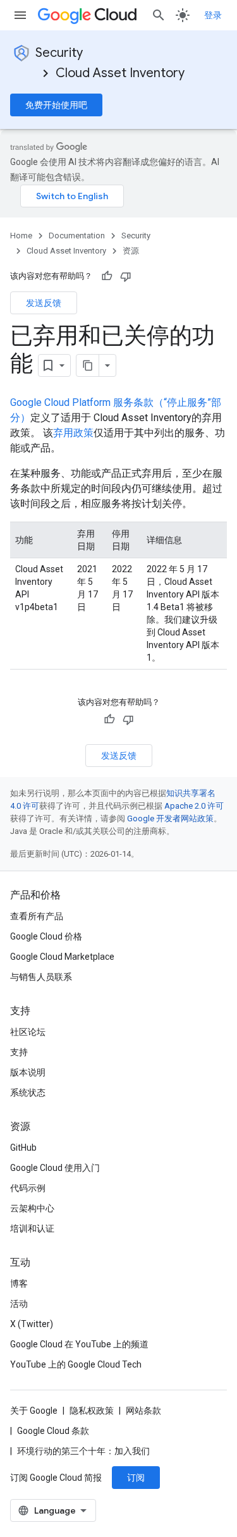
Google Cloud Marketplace (62, 957)
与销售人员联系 (41, 977)
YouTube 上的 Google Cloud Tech (76, 1364)
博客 (19, 1283)
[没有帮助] (125, 276)
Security (59, 53)
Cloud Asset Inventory (120, 73)
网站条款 (143, 1410)
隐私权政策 (92, 1410)
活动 (19, 1304)
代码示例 (28, 1188)
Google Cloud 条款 (53, 1431)
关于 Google (34, 1410)
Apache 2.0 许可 (194, 806)
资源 (131, 250)
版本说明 (28, 1072)
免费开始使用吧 (56, 105)
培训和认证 (32, 1228)
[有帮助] (106, 276)
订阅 (136, 1477)
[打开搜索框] (158, 15)
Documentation (77, 235)
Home (21, 235)
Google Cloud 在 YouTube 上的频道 (79, 1344)
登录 (213, 15)
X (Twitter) (31, 1324)
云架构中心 (32, 1208)
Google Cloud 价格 (46, 936)
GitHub (23, 1147)
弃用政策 (73, 433)
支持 (19, 1052)
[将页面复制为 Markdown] (87, 365)
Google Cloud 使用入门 (55, 1168)
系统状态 (28, 1092)
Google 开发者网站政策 (170, 818)
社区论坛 (28, 1032)
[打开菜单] (20, 15)
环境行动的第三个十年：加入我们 (83, 1451)
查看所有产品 (36, 916)
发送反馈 (43, 303)
